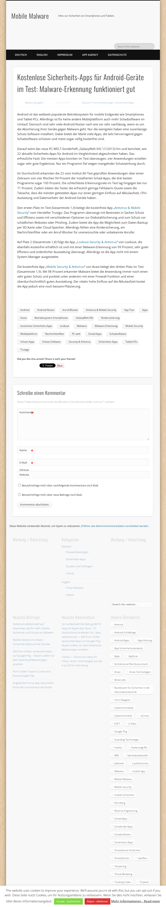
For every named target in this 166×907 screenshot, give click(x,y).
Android (24, 310)
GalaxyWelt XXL (84, 317)
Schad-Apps (95, 333)
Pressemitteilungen (103, 102)
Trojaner (144, 882)
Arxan (117, 672)
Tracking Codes (122, 882)
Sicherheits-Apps (124, 102)
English (42, 55)
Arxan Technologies (140, 672)
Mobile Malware (30, 15)
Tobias (66, 657)
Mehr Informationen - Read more (135, 901)
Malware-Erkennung (106, 326)
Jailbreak (119, 763)
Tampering (120, 866)
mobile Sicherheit (124, 795)
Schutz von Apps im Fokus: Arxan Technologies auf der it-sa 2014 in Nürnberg (82, 661)
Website (24, 474)
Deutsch (21, 55)
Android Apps (121, 640)
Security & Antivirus (80, 341)
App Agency (90, 55)
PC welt (76, 333)
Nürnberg (119, 802)
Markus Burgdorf (34, 102)
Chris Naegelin (122, 700)
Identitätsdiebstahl (137, 755)
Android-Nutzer (46, 310)
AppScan (133, 656)
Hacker (118, 747)
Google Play (120, 731)
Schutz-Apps (27, 341)
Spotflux (142, 858)
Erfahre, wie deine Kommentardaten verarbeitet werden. (115, 526)
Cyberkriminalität (123, 707)
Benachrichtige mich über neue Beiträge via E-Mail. (52, 495)
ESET (117, 723)
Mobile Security (134, 326)
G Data (132, 723)
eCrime (145, 715)
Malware (82, 326)
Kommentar (26, 413)
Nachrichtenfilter (54, 333)
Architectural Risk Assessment (131, 664)
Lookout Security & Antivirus (97, 242)
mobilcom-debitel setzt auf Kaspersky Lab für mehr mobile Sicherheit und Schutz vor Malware (33, 628)
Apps (145, 310)
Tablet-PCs (132, 341)
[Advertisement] (43, 568)
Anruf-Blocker (70, 310)
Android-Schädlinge (125, 632)
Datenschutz (117, 55)
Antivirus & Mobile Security (101, 310)
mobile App (138, 771)
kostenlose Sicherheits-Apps (36, 326)
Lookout (64, 326)
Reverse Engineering (125, 810)
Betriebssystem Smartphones (51, 317)
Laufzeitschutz (140, 763)
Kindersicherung (110, 317)
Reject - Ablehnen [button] (97, 901)
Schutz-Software (51, 341)
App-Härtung (145, 640)
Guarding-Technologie (126, 739)
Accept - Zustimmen (68, 901)
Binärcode (120, 680)
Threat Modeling (123, 874)
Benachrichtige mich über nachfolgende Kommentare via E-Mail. (60, 485)
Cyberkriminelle (123, 715)
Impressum (64, 55)
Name (26, 451)
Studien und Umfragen (79, 566)
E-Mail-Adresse (26, 466)
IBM (116, 755)
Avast (23, 317)
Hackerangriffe (139, 747)
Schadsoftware (118, 333)
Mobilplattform (28, 333)
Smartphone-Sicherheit (127, 850)
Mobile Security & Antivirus (65, 267)
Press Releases (74, 588)
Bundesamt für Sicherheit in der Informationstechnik (132, 690)
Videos (70, 595)
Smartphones (121, 858)
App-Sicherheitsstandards (128, 648)
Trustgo (24, 349)
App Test (129, 310)
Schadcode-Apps (123, 826)
